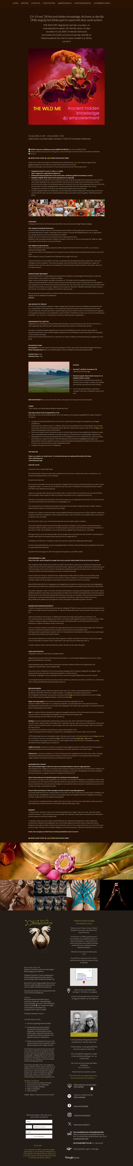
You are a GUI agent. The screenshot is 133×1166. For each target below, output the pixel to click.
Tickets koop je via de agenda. (81, 1047)
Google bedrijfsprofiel (80, 1139)
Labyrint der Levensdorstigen (85, 990)
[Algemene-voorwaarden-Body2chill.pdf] (91, 1088)
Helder (26, 1095)
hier (75, 998)
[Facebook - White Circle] (69, 1105)
